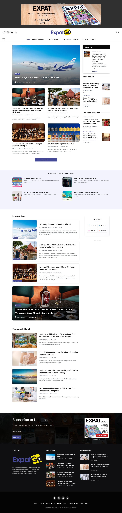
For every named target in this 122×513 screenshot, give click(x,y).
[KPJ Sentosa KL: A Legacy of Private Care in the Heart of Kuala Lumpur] (84, 477)
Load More (45, 160)
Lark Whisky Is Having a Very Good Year (61, 144)
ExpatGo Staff (21, 82)
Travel (75, 39)
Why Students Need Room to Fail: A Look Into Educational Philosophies (57, 389)
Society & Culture (88, 131)
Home (28, 39)
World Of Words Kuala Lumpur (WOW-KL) (37, 192)
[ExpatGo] (61, 32)
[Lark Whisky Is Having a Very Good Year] (64, 132)
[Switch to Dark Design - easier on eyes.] (116, 32)
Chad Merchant (18, 115)
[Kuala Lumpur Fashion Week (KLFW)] (67, 182)
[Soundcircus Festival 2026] (17, 182)
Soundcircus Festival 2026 (32, 178)
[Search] (119, 32)
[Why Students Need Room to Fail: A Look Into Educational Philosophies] (24, 394)
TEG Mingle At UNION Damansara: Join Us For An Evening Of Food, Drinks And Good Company (99, 57)
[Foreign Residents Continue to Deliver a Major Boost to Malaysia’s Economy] (64, 97)
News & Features (53, 39)
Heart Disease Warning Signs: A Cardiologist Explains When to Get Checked (91, 85)
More (92, 39)
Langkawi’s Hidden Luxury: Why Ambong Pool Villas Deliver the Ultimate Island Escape (57, 335)
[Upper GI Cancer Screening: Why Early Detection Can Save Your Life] (106, 101)
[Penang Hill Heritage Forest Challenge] (67, 196)
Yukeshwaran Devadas (91, 126)
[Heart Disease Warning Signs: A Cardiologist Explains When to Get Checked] (106, 86)
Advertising (73, 503)
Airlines (17, 73)
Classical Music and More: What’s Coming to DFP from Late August (27, 145)
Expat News (16, 258)
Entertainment (17, 281)
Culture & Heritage (88, 116)
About (42, 503)
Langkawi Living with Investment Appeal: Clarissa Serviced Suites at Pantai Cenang (58, 371)
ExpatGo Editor (53, 113)
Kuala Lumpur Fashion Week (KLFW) (85, 178)
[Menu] (3, 39)
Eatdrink (17, 305)
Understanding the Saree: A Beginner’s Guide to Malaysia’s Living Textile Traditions (91, 136)
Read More (95, 71)
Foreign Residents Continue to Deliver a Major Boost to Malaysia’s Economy (63, 109)
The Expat (85, 39)
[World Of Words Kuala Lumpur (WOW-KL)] (17, 196)
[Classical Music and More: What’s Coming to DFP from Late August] (28, 132)
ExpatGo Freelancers (90, 140)
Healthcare (86, 80)
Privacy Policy (62, 503)
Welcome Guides (38, 39)
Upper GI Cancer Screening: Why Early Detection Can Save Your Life (90, 100)
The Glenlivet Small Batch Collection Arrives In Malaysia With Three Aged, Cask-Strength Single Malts (27, 110)
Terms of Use (50, 503)
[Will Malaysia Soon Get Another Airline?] (46, 65)
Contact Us (84, 503)
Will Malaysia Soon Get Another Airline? (37, 77)
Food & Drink (66, 39)
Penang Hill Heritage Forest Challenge (86, 192)
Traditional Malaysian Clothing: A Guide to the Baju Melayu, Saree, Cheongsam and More (91, 121)
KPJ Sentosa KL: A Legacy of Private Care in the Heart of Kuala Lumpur (99, 476)
